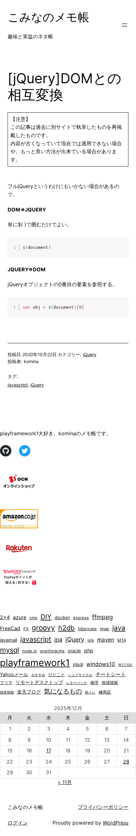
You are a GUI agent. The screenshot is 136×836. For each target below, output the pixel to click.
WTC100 (125, 665)
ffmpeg (102, 617)
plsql (78, 664)
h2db (66, 628)
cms (33, 617)
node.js (29, 650)
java (118, 628)
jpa (58, 639)
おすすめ (38, 675)
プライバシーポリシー (103, 807)
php (88, 651)
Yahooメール (14, 674)
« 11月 (65, 782)
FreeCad (10, 628)
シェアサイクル (80, 675)
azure (19, 617)
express (81, 617)
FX (25, 628)
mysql (9, 650)
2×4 (5, 617)
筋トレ (90, 692)
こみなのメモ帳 (48, 17)
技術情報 (7, 692)
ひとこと (56, 674)
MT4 (121, 640)
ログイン (18, 823)
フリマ (6, 682)
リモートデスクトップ (39, 682)
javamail (8, 640)
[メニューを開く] (124, 25)
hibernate (87, 628)
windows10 (100, 664)
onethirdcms (52, 650)
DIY (46, 617)
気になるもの (63, 691)
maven (105, 640)
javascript (18, 384)
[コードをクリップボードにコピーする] (121, 250)
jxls (91, 640)
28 (126, 761)
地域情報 (110, 682)
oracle (74, 651)
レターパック (76, 683)
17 (48, 750)
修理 (94, 682)
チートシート (111, 674)
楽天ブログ (29, 692)
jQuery (89, 354)
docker (62, 617)
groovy (43, 627)
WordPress (115, 823)
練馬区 (105, 692)
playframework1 (35, 662)
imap (104, 628)
